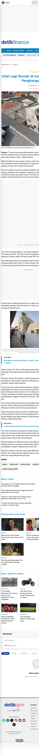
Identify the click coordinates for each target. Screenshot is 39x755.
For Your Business (9, 55)
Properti (15, 64)
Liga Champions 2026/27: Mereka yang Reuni (27, 619)
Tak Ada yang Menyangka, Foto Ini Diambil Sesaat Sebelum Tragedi (12, 562)
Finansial (29, 50)
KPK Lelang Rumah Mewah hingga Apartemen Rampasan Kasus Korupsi (17, 491)
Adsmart (21, 55)
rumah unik (13, 464)
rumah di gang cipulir (10, 469)
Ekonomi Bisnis (18, 50)
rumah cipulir (25, 464)
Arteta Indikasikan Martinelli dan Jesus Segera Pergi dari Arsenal (8, 620)
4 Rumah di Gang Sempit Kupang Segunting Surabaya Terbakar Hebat (16, 504)
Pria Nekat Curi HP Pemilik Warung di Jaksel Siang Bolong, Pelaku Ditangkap (18, 485)
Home (9, 50)
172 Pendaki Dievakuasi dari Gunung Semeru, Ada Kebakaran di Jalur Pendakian (9, 595)
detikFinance (5, 64)
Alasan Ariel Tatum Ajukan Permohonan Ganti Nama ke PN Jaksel (12, 537)
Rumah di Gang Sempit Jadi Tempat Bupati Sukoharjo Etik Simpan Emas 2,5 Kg (16, 497)
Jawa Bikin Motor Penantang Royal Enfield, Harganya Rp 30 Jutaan (27, 594)
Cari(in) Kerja (31, 55)
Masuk (35, 2)
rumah (4, 464)
